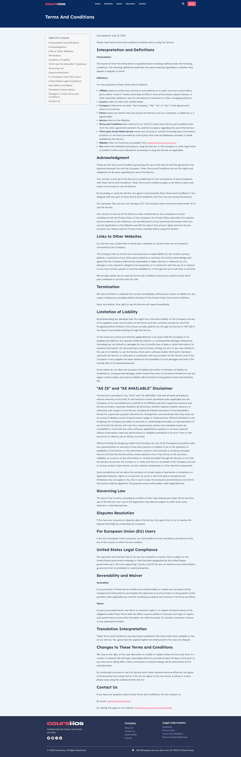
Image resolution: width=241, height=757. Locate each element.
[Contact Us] (130, 731)
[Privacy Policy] (168, 730)
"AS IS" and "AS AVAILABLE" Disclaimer (67, 64)
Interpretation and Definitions (63, 42)
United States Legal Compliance (65, 81)
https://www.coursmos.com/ (161, 142)
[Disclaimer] (167, 727)
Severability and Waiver (60, 85)
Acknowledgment (57, 47)
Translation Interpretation (61, 89)
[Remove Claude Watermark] (175, 737)
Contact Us (54, 101)
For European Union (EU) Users (64, 76)
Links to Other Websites (60, 51)
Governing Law (56, 68)
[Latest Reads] (131, 735)
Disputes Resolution (58, 72)
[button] (183, 4)
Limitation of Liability (59, 59)
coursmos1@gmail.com (119, 701)
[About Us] (129, 728)
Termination (54, 55)
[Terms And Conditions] (172, 734)
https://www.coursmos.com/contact (153, 707)
